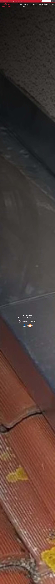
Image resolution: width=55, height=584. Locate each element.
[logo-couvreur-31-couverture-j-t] (7, 5)
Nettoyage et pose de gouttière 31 (28, 5)
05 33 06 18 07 (3, 1)
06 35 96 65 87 (10, 1)
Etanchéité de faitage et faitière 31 (21, 5)
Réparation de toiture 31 (46, 4)
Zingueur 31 (50, 4)
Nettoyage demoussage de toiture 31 (40, 4)
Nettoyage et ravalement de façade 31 (31, 5)
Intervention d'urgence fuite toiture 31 (53, 5)
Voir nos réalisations (23, 321)
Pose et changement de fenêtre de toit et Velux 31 (24, 5)
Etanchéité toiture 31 (43, 4)
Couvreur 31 (18, 4)
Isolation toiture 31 (34, 4)
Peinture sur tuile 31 (37, 4)
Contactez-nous (32, 321)
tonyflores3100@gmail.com (19, 1)
